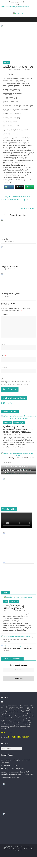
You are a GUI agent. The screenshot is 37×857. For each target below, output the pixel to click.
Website (4, 367)
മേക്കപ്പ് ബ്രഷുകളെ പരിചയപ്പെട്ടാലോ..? (13, 606)
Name (4, 344)
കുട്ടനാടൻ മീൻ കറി (10, 266)
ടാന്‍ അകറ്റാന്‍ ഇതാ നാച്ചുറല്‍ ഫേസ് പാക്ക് (17, 648)
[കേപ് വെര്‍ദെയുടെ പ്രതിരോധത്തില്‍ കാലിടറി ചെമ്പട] (18, 453)
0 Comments (26, 70)
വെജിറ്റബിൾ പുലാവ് (11, 293)
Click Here (6, 402)
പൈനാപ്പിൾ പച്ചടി (7, 769)
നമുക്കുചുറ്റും (7, 422)
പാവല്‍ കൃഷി (5, 765)
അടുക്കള (6, 62)
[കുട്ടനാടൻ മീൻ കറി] (18, 247)
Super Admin (18, 434)
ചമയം (5, 601)
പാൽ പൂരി (6, 239)
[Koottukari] (3, 19)
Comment (5, 314)
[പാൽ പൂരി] (18, 220)
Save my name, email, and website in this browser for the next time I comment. (15, 382)
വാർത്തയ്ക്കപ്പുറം (19, 422)
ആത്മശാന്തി (5, 777)
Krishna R (17, 70)
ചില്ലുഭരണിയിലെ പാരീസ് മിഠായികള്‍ (17, 467)
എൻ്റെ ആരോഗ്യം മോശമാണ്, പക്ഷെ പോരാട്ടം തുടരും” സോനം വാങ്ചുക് (17, 429)
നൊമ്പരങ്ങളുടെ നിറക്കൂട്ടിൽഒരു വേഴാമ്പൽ (15, 760)
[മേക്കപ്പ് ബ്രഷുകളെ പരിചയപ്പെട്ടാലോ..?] (18, 597)
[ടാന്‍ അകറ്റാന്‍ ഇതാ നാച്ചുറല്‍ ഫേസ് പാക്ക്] (16, 646)
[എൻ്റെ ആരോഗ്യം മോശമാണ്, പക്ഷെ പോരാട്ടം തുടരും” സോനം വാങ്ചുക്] (18, 416)
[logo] (3, 702)
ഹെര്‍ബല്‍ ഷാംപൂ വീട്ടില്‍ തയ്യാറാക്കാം (18, 638)
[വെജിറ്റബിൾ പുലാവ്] (18, 274)
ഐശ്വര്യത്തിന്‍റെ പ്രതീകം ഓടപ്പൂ (17, 470)
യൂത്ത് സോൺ (14, 601)
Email (3, 356)
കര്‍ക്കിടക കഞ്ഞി (27, 208)
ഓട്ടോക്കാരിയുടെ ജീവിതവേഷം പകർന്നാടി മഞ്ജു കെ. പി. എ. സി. (16, 198)
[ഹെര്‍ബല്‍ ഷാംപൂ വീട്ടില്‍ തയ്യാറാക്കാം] (15, 636)
